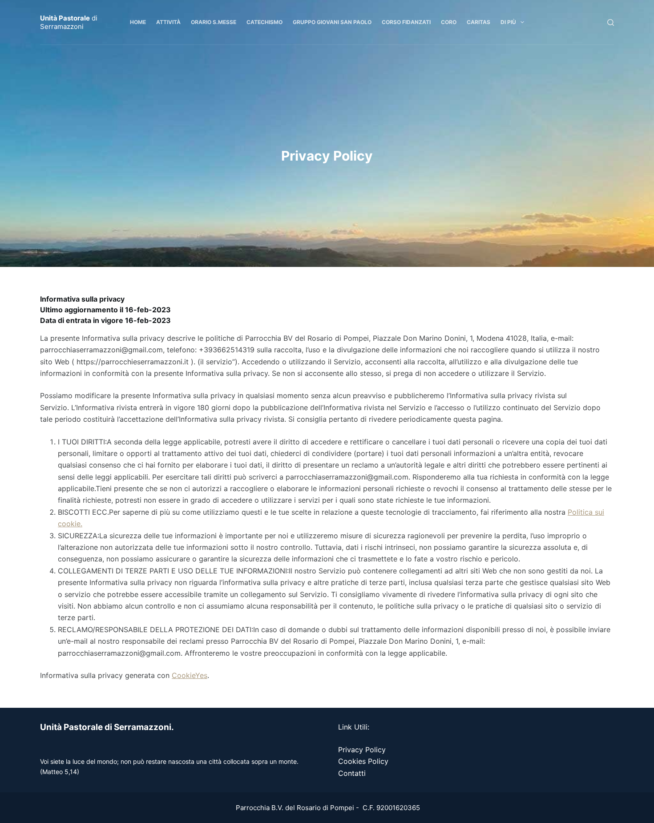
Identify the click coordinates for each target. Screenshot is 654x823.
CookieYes (189, 675)
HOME (138, 22)
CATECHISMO (264, 22)
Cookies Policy (363, 761)
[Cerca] (610, 22)
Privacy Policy (362, 749)
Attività (168, 22)
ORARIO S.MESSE (213, 22)
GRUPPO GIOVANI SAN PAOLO (332, 22)
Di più (508, 22)
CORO (448, 22)
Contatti (352, 773)
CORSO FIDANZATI (406, 22)
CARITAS (478, 22)
